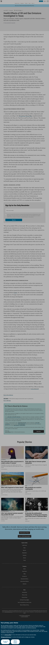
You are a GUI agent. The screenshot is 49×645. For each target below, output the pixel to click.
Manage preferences (6, 637)
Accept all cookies (5, 642)
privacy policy (8, 634)
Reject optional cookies (15, 641)
